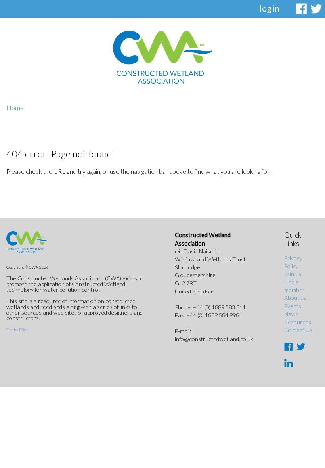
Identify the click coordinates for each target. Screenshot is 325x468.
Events (292, 306)
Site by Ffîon (17, 329)
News (291, 314)
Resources (297, 321)
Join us (292, 273)
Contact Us (298, 329)
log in (269, 8)
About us (295, 297)
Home (15, 107)
